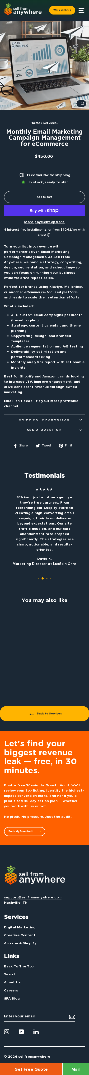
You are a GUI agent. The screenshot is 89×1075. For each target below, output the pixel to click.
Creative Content (19, 935)
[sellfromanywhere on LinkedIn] (36, 1031)
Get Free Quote (31, 1069)
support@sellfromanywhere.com (32, 897)
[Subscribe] (72, 1016)
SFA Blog (12, 998)
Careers (11, 990)
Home (35, 123)
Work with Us (62, 10)
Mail (75, 1069)
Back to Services (49, 713)
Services (49, 123)
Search (10, 974)
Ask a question (44, 430)
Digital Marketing (19, 927)
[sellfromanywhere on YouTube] (21, 1031)
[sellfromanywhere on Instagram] (6, 1031)
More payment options (44, 222)
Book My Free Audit (21, 831)
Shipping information (44, 419)
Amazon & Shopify (20, 943)
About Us (12, 982)
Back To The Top (19, 966)
